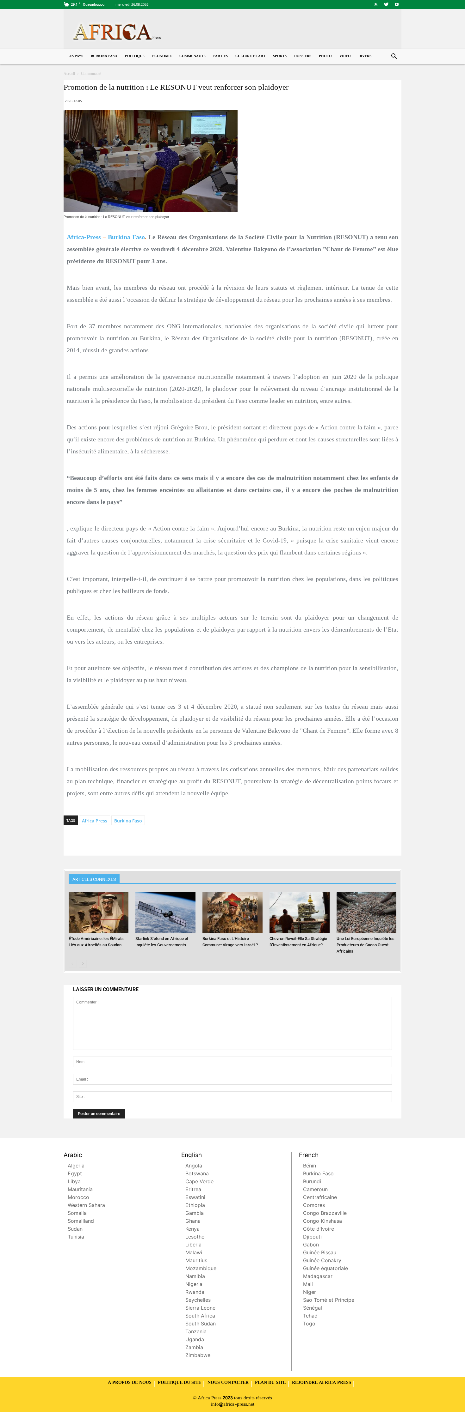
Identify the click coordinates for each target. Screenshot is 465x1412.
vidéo (345, 56)
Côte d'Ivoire (318, 1229)
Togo (309, 1324)
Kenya (192, 1229)
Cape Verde (199, 1182)
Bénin (309, 1166)
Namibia (195, 1277)
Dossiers (302, 56)
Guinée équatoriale (325, 1269)
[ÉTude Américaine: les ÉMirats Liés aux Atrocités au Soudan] (99, 913)
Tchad (310, 1316)
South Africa (200, 1316)
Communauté (192, 56)
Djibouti (312, 1237)
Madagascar (317, 1277)
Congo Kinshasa (322, 1221)
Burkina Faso (104, 56)
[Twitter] (386, 4)
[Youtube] (396, 4)
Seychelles (198, 1300)
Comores (314, 1205)
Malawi (193, 1253)
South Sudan (200, 1324)
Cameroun (315, 1190)
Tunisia (76, 1237)
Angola (193, 1166)
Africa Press (94, 821)
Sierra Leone (200, 1308)
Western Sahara (86, 1205)
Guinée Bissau (319, 1253)
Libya (74, 1182)
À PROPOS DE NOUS (130, 1383)
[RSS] (376, 4)
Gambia (194, 1213)
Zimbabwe (197, 1356)
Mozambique (200, 1269)
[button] (393, 57)
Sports (280, 56)
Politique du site (179, 1383)
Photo (325, 56)
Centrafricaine (320, 1198)
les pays (75, 56)
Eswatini (195, 1198)
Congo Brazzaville (325, 1213)
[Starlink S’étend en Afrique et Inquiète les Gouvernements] (165, 913)
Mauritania (80, 1190)
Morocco (78, 1198)
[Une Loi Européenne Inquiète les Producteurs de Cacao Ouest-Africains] (367, 913)
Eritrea (193, 1190)
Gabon (311, 1245)
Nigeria (193, 1284)
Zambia (194, 1348)
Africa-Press (84, 236)
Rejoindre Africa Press (321, 1383)
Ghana (193, 1221)
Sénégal (312, 1308)
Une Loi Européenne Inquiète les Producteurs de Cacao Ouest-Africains (365, 945)
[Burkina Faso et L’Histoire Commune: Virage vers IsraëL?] (232, 913)
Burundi (312, 1182)
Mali (308, 1284)
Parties (220, 56)
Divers (364, 56)
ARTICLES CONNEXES (94, 879)
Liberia (193, 1245)
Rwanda (194, 1292)
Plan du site (270, 1383)
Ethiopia (195, 1205)
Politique (135, 56)
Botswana (197, 1174)
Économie (162, 56)
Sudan (75, 1229)
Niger (309, 1292)
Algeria (76, 1166)
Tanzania (196, 1332)
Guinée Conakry (322, 1261)
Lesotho (195, 1237)
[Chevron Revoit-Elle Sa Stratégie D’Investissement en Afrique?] (300, 913)
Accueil (69, 74)
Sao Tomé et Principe (328, 1300)
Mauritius (196, 1261)
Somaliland (81, 1221)
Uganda (194, 1340)
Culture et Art (250, 56)
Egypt (75, 1174)
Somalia (77, 1213)
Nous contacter (228, 1383)
